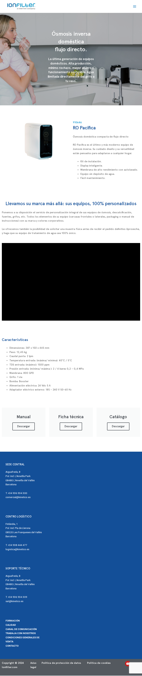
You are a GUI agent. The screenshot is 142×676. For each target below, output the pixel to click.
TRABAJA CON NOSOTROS (21, 633)
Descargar (23, 426)
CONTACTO (12, 645)
